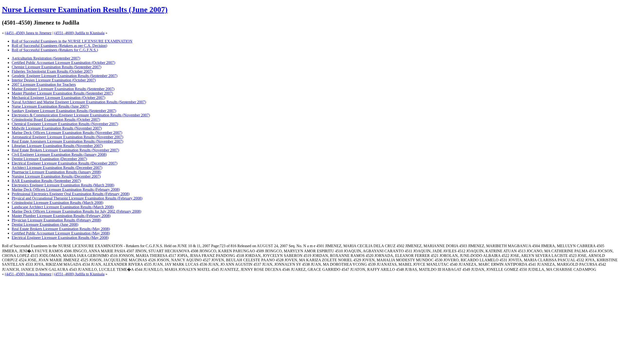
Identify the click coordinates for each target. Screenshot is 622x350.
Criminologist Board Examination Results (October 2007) (56, 119)
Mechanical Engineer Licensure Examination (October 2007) (58, 98)
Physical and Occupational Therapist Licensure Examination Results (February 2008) (77, 198)
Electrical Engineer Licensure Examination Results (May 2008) (60, 238)
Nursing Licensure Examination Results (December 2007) (56, 176)
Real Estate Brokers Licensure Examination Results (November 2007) (65, 150)
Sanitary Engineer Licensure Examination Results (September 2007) (64, 111)
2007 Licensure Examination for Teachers (44, 84)
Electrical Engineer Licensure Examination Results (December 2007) (64, 163)
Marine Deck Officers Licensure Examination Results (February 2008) (66, 189)
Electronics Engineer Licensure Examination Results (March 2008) (63, 185)
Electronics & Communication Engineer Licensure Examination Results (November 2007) (81, 115)
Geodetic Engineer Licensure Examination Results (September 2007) (64, 76)
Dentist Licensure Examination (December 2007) (49, 159)
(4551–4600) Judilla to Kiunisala (79, 33)
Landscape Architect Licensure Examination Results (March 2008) (63, 207)
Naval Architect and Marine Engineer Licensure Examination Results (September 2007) (79, 102)
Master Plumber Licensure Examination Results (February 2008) (61, 216)
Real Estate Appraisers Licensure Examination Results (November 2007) (67, 141)
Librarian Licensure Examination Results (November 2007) (57, 146)
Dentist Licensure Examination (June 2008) (45, 224)
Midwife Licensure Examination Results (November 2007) (57, 128)
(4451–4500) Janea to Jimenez (28, 33)
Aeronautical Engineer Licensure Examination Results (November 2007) (67, 137)
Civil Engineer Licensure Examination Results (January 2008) (59, 154)
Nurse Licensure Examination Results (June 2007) (85, 9)
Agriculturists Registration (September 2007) (46, 58)
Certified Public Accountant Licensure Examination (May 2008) (61, 233)
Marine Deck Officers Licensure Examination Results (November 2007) (67, 133)
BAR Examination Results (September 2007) (46, 181)
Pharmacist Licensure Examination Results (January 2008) (56, 172)
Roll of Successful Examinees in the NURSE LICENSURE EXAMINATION (72, 41)
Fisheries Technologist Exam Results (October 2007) (52, 71)
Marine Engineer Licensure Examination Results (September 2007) (63, 89)
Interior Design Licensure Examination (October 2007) (54, 80)
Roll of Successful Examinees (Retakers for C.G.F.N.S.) (55, 50)
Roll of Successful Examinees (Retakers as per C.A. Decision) (59, 46)
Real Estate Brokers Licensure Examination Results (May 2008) (61, 229)
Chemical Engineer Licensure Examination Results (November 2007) (65, 124)
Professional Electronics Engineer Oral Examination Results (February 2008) (71, 194)
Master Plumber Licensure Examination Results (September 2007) (62, 93)
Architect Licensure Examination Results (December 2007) (57, 168)
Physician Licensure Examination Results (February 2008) (56, 220)
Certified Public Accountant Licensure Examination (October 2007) (63, 63)
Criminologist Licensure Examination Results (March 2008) (57, 203)
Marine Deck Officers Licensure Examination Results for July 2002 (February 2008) (76, 211)
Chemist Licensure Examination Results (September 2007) (56, 67)
